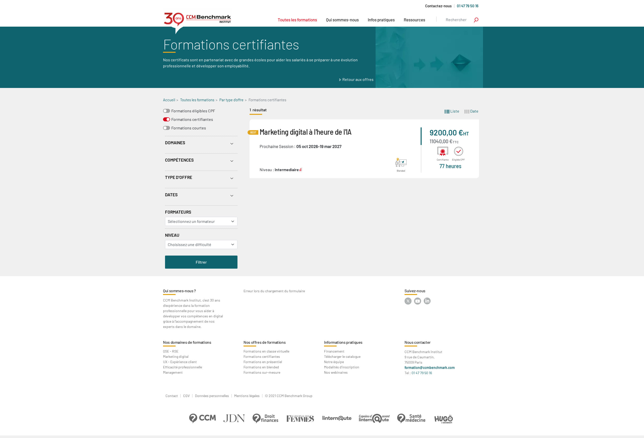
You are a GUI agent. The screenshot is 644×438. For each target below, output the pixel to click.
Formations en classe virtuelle (266, 351)
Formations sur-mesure (262, 372)
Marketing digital (175, 356)
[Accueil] (197, 21)
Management (173, 372)
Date (473, 111)
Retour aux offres (358, 79)
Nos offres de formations (265, 342)
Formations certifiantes (192, 119)
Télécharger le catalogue (342, 356)
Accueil (169, 100)
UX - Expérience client (180, 362)
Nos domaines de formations (187, 342)
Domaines (175, 142)
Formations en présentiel (263, 362)
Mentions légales (247, 396)
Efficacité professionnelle (182, 367)
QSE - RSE (170, 351)
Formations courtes (188, 127)
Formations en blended (261, 367)
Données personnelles (212, 396)
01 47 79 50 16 (467, 6)
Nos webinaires (336, 372)
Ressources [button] (414, 19)
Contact (172, 396)
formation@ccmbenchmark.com (430, 367)
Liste (454, 111)
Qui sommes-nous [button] (342, 19)
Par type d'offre (231, 100)
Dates (171, 194)
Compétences (179, 159)
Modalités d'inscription (341, 367)
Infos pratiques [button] (381, 19)
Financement (334, 351)
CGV (186, 396)
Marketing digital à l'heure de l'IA (306, 131)
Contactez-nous (438, 6)
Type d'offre (178, 177)
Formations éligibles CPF (193, 110)
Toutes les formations (297, 19)
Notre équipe (334, 362)
